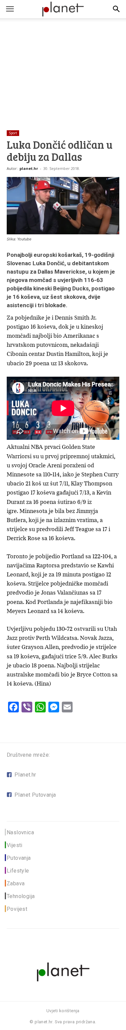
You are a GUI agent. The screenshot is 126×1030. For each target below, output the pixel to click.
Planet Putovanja (35, 795)
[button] (116, 9)
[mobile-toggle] (10, 9)
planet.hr (28, 168)
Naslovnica (20, 832)
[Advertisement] (63, 63)
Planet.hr (25, 774)
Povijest (17, 909)
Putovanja (19, 858)
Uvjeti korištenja (63, 1010)
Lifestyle (18, 871)
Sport (13, 133)
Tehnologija (21, 896)
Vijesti (15, 845)
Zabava (16, 883)
